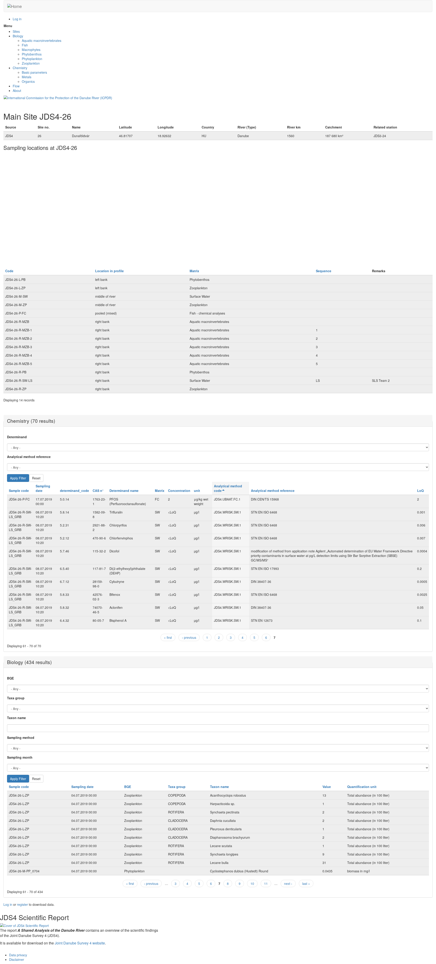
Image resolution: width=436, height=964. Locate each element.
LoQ (420, 490)
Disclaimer (16, 959)
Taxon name (16, 717)
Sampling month (19, 757)
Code (9, 271)
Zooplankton (31, 63)
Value (326, 786)
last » (306, 883)
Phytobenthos (32, 54)
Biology (18, 36)
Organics (28, 81)
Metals (26, 77)
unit (197, 490)
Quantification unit (362, 786)
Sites (16, 31)
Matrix (194, 271)
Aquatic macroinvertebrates (41, 40)
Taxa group (16, 698)
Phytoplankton (32, 58)
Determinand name (124, 490)
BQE (10, 678)
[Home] (14, 6)
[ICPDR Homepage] (58, 97)
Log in (17, 19)
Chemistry (20, 67)
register (22, 904)
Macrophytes (31, 49)
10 (252, 883)
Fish (25, 45)
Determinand (17, 437)
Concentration (179, 490)
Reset (36, 478)
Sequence (323, 271)
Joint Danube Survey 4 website (80, 943)
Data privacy (18, 955)
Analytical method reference (29, 456)
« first (168, 637)
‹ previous (189, 637)
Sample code (19, 490)
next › (288, 883)
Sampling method (20, 737)
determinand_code (74, 490)
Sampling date (82, 786)
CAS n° (98, 490)
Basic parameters (34, 72)
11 (266, 883)
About (17, 90)
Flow (16, 86)
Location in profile (109, 271)
